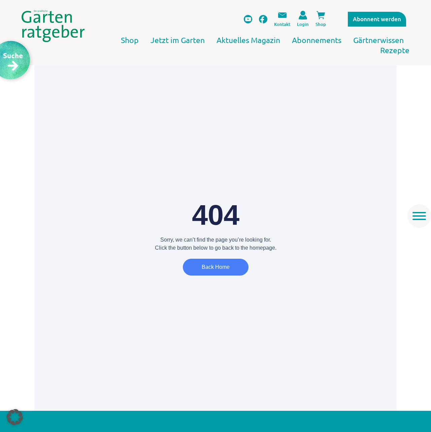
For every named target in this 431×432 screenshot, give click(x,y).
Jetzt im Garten (178, 40)
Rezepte (394, 50)
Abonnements (316, 40)
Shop (130, 40)
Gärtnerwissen (378, 40)
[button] (15, 417)
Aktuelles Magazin (248, 40)
